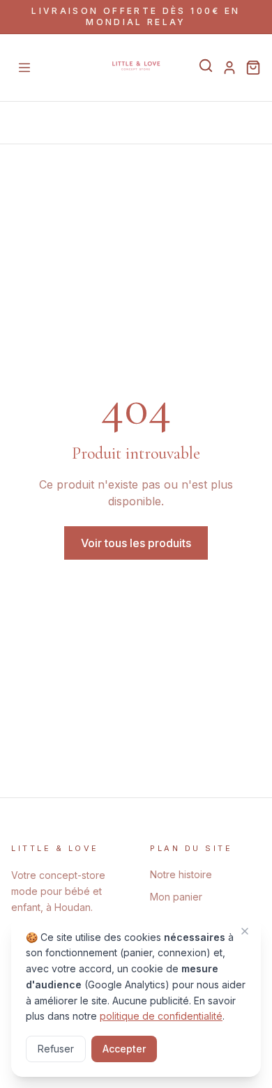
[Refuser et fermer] (245, 931)
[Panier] (253, 67)
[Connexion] (229, 67)
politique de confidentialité (161, 1016)
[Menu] (24, 67)
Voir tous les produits (136, 543)
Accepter (124, 1049)
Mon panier (176, 897)
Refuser (56, 1049)
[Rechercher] (205, 65)
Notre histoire (181, 874)
